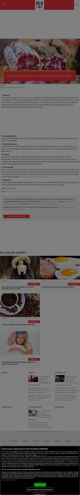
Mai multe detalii (42, 455)
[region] (40, 470)
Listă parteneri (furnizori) (8, 480)
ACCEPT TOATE (40, 485)
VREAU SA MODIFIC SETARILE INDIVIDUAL (40, 490)
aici (66, 461)
